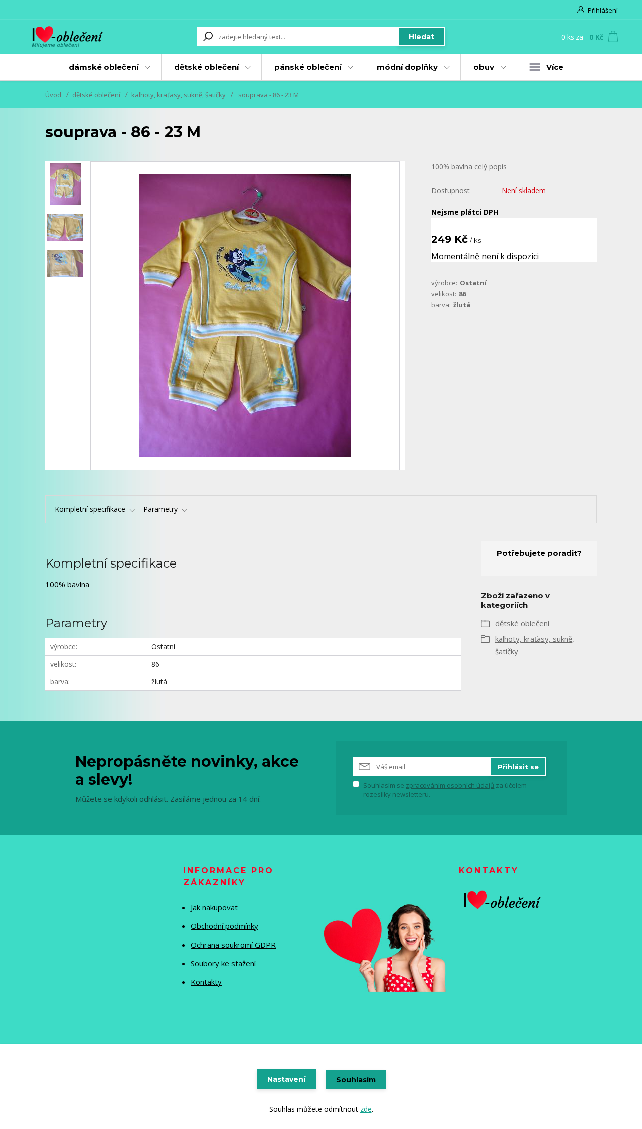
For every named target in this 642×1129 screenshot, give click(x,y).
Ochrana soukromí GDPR (233, 944)
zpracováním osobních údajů (450, 785)
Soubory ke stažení (223, 963)
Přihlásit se (518, 767)
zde (366, 1109)
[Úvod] (76, 37)
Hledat (421, 36)
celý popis (490, 166)
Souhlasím (356, 1079)
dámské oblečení (103, 67)
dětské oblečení (206, 67)
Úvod (53, 94)
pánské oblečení (307, 67)
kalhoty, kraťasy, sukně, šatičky (178, 94)
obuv (483, 67)
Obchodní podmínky (224, 926)
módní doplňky (407, 67)
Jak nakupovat (214, 907)
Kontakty (206, 982)
